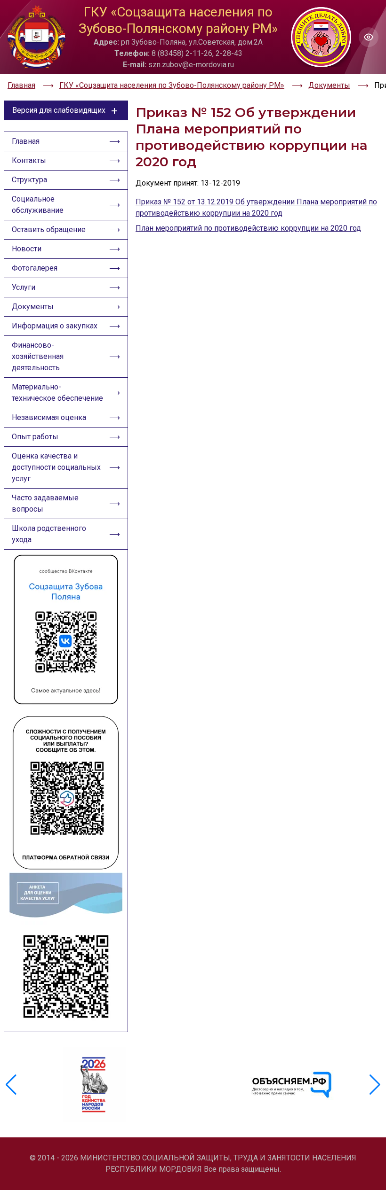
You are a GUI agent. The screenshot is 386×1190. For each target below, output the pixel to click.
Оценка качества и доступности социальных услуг (56, 467)
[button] (375, 1084)
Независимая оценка (49, 417)
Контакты (29, 160)
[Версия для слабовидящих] (368, 37)
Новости (26, 248)
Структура (29, 179)
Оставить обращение (49, 229)
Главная (26, 141)
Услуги (23, 287)
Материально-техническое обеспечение (57, 392)
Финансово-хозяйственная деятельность (38, 356)
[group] (94, 1084)
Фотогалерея (34, 268)
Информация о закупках (54, 325)
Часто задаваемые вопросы (45, 503)
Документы (33, 306)
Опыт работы (35, 436)
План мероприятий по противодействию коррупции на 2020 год (248, 228)
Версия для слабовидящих (58, 110)
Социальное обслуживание (38, 204)
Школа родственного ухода (49, 534)
